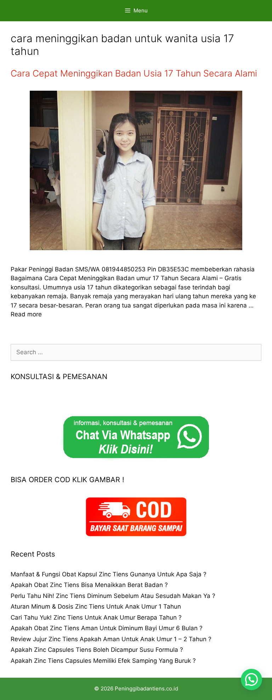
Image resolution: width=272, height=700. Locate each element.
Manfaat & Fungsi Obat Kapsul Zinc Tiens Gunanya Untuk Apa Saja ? (108, 574)
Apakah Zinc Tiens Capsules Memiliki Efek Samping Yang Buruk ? (103, 660)
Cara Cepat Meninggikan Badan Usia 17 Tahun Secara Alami (134, 73)
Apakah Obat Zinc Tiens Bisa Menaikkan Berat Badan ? (89, 584)
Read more (26, 314)
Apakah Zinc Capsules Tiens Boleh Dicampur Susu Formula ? (97, 649)
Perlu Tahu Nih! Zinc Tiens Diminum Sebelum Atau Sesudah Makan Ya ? (113, 595)
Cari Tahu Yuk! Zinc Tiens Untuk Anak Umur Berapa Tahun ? (96, 617)
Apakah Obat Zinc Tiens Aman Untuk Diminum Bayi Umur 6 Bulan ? (107, 628)
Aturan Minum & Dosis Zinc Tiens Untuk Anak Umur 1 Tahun (96, 606)
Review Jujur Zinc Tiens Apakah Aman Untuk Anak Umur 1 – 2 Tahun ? (111, 639)
